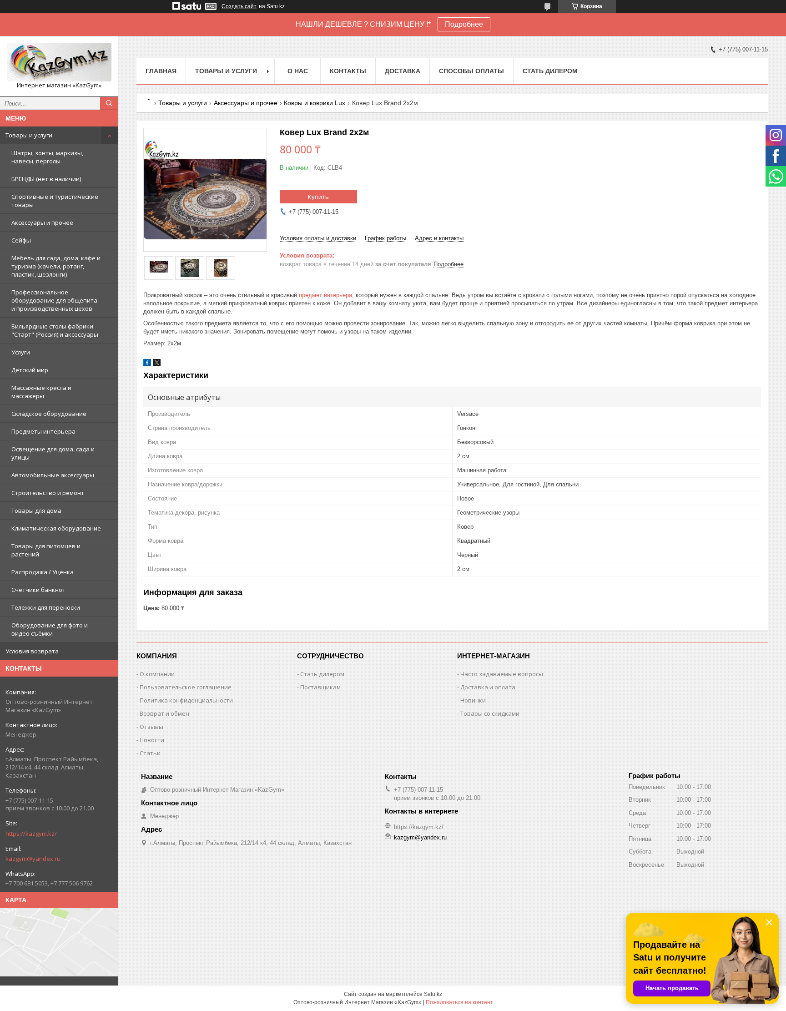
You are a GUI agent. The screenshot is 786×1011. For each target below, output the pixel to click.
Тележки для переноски (45, 607)
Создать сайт (239, 6)
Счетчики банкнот (38, 590)
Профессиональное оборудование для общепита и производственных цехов (54, 300)
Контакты (348, 71)
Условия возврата (32, 651)
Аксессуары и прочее (42, 222)
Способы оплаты (471, 71)
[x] (157, 364)
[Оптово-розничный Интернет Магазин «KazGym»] (59, 62)
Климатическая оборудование (56, 528)
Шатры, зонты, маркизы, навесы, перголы (47, 157)
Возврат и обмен (164, 713)
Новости (152, 740)
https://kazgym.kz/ (31, 833)
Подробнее (464, 24)
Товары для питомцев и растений (46, 550)
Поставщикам (320, 687)
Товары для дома (36, 510)
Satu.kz (433, 994)
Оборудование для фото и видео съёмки (49, 629)
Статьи (150, 753)
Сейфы (21, 240)
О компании (157, 674)
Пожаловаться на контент (459, 1002)
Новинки (473, 700)
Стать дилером (550, 71)
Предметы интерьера (43, 431)
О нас (297, 71)
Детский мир (29, 370)
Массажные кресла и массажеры (41, 392)
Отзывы (151, 727)
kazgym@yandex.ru (32, 858)
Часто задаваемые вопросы (501, 674)
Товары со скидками (489, 713)
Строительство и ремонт (47, 493)
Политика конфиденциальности (186, 700)
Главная (161, 71)
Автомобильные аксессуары (52, 475)
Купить (318, 196)
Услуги (20, 352)
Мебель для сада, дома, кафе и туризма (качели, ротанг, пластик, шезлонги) (56, 266)
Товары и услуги (28, 135)
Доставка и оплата (487, 687)
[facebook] (147, 364)
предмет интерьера (325, 295)
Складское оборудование (48, 413)
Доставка (402, 71)
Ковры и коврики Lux (314, 102)
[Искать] (109, 103)
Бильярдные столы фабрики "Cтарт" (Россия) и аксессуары (54, 330)
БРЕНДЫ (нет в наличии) (46, 179)
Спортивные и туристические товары (54, 200)
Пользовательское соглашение (186, 687)
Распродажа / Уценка (42, 572)
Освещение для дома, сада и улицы (53, 453)
